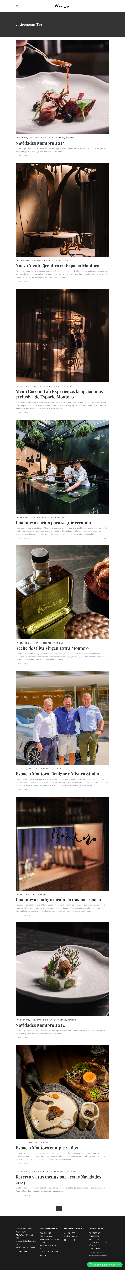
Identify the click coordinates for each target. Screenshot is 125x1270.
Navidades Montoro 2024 (40, 1025)
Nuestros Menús (65, 260)
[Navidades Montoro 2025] (62, 42)
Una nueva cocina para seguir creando (53, 522)
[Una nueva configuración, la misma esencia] (62, 798)
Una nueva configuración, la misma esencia (58, 899)
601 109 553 (69, 1233)
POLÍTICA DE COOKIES (98, 1242)
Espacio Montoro (46, 260)
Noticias (70, 138)
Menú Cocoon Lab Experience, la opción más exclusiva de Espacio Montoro (59, 394)
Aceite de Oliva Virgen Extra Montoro (52, 648)
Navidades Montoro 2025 (40, 143)
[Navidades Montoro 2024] (62, 924)
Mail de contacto (71, 1236)
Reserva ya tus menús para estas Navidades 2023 (58, 1179)
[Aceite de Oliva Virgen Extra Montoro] (62, 547)
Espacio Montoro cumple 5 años (47, 1148)
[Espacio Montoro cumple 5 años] (62, 1046)
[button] (105, 1264)
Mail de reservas (47, 1236)
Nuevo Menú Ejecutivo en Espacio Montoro (57, 265)
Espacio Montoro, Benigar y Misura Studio (57, 773)
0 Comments (104, 538)
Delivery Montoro (54, 138)
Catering (39, 138)
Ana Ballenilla (24, 156)
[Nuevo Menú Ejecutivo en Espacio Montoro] (62, 164)
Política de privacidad (97, 1228)
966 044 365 (21, 1232)
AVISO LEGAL (94, 1239)
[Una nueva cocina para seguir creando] (62, 421)
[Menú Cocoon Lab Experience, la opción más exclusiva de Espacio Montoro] (62, 290)
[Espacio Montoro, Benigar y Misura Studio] (62, 672)
